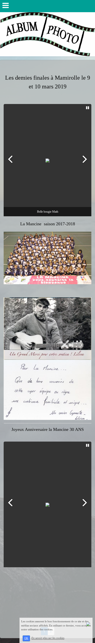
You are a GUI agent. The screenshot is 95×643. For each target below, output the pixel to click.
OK (26, 638)
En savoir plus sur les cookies (47, 638)
